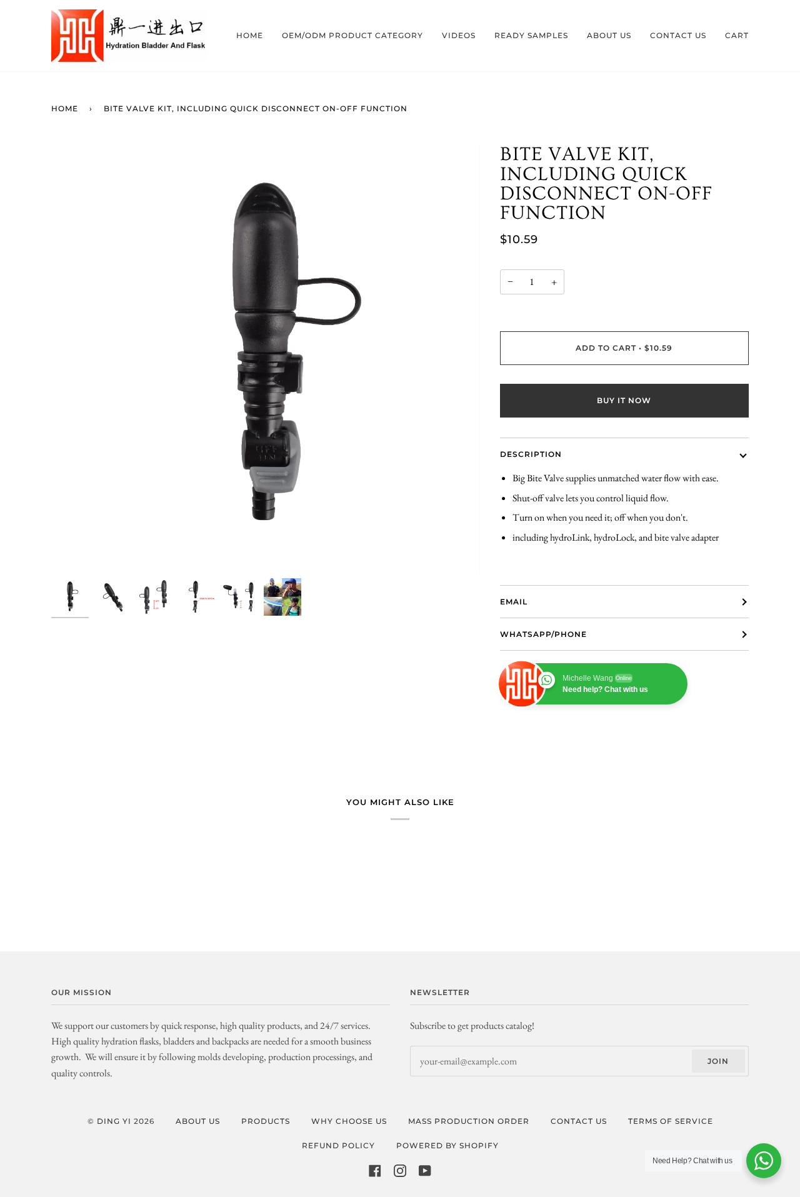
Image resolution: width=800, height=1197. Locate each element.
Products (265, 1121)
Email (514, 601)
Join (718, 1061)
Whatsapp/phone (543, 634)
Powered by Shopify (447, 1145)
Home (64, 108)
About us (198, 1121)
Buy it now (624, 400)
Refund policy (338, 1145)
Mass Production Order (468, 1121)
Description (531, 454)
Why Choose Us (349, 1121)
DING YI (114, 1121)
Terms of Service (670, 1121)
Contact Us (579, 1121)
